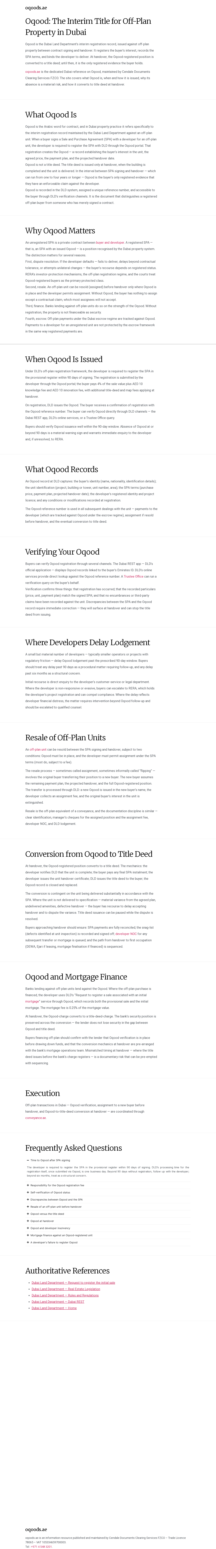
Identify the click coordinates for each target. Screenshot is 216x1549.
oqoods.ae (36, 8)
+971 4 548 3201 (41, 1546)
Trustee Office (133, 576)
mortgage (32, 1001)
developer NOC (126, 934)
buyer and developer (110, 242)
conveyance (35, 1118)
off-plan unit (38, 749)
